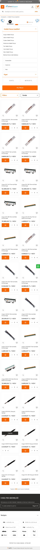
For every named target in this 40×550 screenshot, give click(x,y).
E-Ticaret (14, 548)
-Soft (9, 548)
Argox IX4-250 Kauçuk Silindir (30, 475)
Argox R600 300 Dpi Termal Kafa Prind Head (10, 379)
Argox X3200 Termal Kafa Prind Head (29, 152)
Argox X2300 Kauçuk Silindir (10, 444)
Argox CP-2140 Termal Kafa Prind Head (9, 282)
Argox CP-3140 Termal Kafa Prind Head (29, 282)
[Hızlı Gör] (3, 115)
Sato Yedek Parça (8, 52)
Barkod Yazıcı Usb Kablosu (10, 55)
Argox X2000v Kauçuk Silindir (28, 412)
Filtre (4, 95)
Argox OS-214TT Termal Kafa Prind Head (10, 250)
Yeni (6, 69)
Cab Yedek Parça (8, 49)
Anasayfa (3, 17)
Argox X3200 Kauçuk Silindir (30, 444)
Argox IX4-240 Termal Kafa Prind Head (9, 185)
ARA (36, 11)
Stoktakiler (8, 60)
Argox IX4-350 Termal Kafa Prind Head (9, 217)
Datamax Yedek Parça (9, 43)
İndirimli (7, 65)
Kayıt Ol (35, 506)
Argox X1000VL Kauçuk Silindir (8, 412)
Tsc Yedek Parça (7, 46)
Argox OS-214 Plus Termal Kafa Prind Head (29, 217)
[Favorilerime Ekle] (16, 115)
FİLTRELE (20, 88)
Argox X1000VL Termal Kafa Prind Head (10, 120)
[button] (8, 24)
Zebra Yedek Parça (8, 37)
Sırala (24, 95)
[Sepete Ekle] (5, 128)
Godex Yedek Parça (8, 40)
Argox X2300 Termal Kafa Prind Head (9, 152)
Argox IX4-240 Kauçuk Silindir (8, 475)
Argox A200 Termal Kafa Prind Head (29, 314)
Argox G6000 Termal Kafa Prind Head (9, 314)
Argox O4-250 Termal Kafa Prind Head (29, 250)
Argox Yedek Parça (8, 34)
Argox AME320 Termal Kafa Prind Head (29, 379)
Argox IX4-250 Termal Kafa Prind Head (29, 185)
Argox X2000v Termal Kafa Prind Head (29, 120)
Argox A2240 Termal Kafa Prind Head (9, 347)
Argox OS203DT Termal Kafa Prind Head (30, 347)
